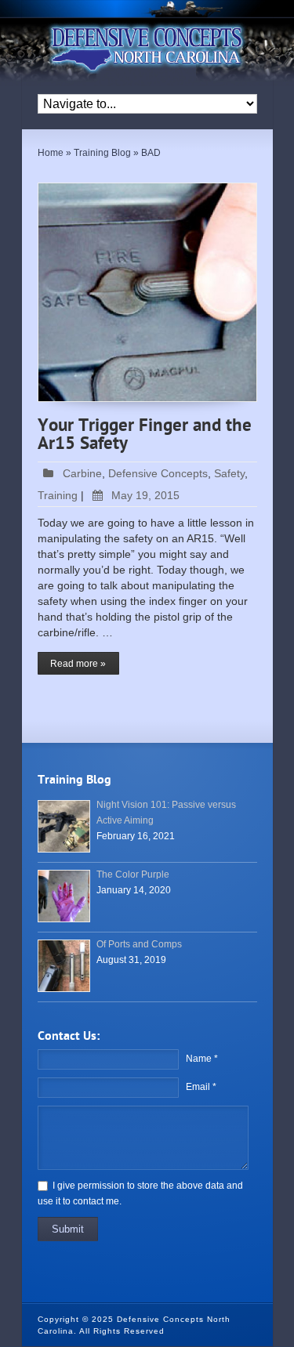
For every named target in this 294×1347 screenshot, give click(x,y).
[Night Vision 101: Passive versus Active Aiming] (64, 826)
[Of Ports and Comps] (64, 966)
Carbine (82, 473)
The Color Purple (132, 874)
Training (58, 495)
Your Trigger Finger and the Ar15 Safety (145, 435)
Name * (202, 1058)
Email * (201, 1086)
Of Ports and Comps (139, 944)
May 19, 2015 (145, 495)
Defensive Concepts (158, 473)
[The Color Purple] (64, 896)
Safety (229, 473)
